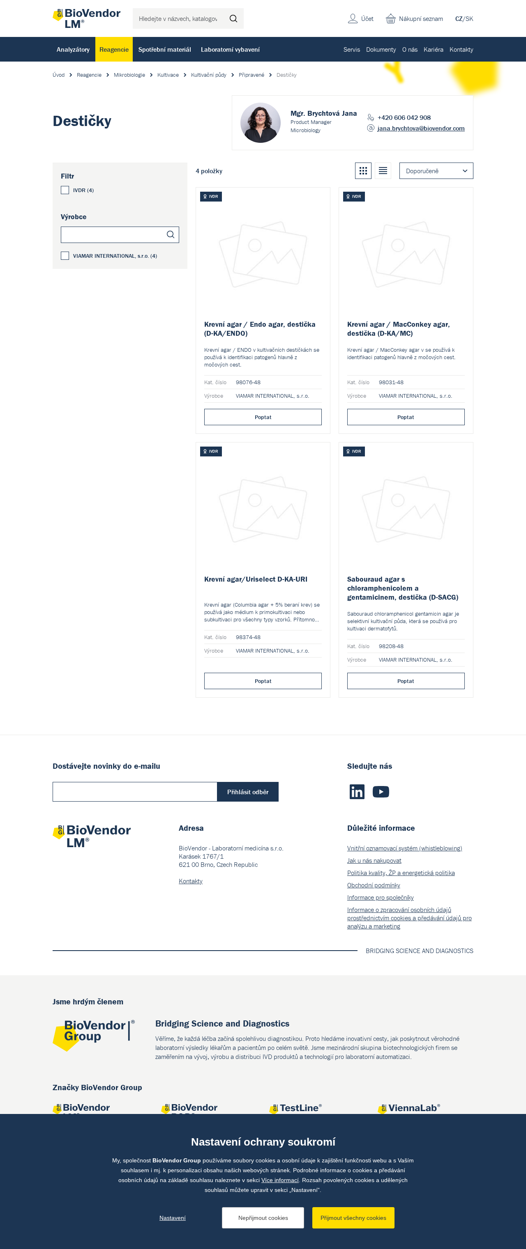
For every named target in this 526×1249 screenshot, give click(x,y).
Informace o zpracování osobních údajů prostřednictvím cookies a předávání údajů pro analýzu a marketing (409, 917)
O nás (410, 49)
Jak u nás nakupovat (374, 860)
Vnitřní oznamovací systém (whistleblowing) (404, 848)
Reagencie (114, 49)
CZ (459, 18)
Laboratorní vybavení (230, 49)
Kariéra (433, 49)
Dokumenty (381, 49)
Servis (352, 49)
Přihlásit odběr (247, 792)
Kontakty (461, 49)
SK (469, 18)
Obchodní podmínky (373, 885)
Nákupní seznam (421, 18)
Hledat (233, 18)
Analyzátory (73, 49)
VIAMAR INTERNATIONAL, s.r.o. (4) (115, 255)
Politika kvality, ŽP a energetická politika (401, 873)
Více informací (280, 1180)
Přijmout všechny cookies (353, 1218)
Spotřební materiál (164, 49)
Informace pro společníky (380, 897)
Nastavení (172, 1218)
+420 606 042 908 (404, 117)
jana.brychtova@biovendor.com (421, 128)
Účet (367, 18)
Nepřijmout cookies (263, 1218)
